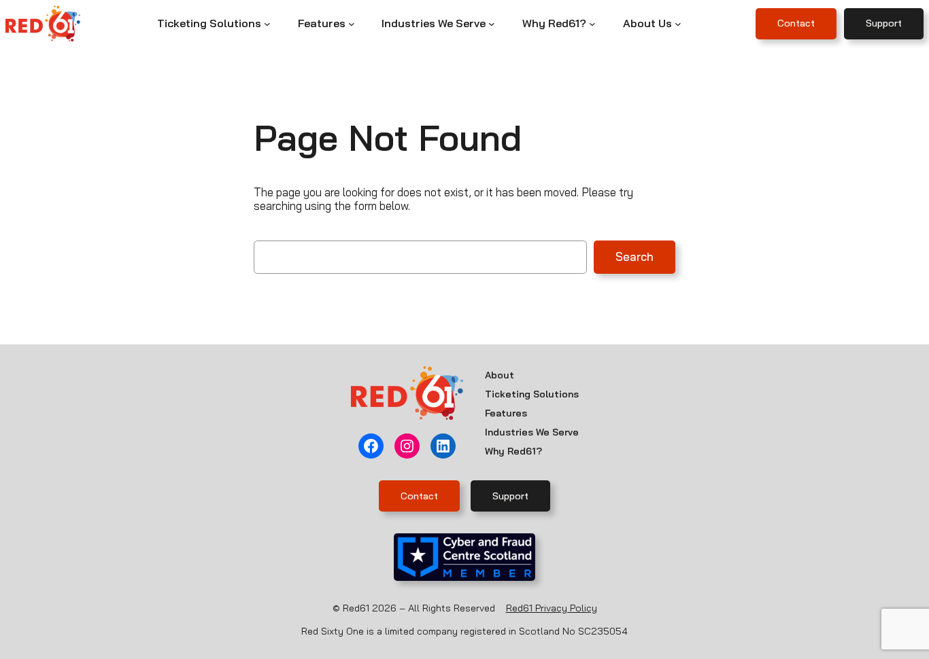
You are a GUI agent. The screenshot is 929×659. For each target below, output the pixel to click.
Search (634, 256)
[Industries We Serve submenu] (491, 23)
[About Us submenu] (678, 23)
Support (884, 23)
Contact (796, 23)
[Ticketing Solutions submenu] (267, 23)
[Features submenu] (351, 23)
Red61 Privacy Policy (551, 608)
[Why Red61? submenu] (592, 23)
